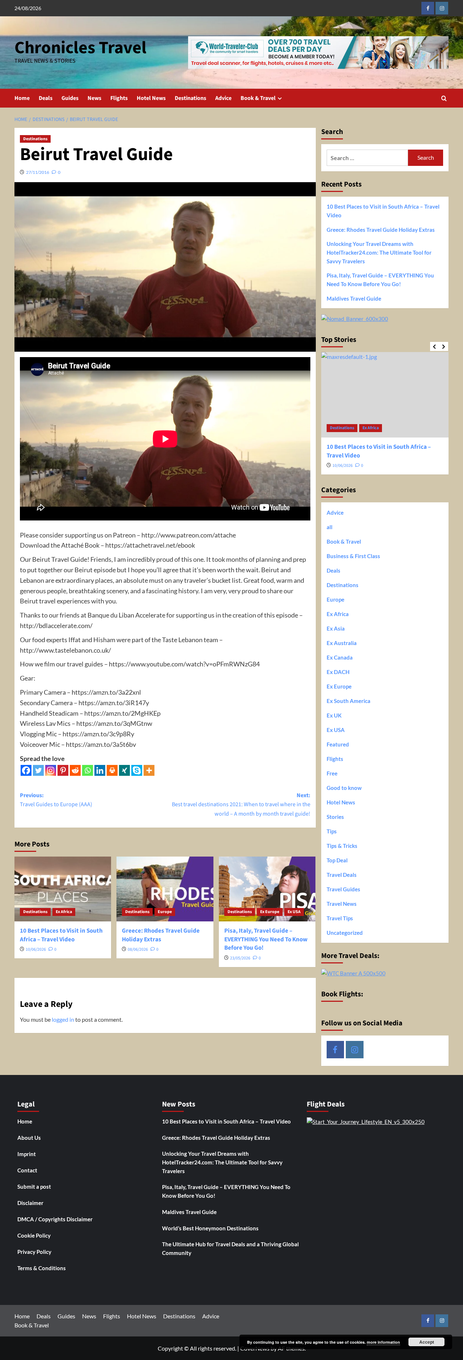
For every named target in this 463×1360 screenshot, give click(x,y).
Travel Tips (340, 918)
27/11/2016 (37, 172)
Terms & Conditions (41, 1268)
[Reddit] (75, 770)
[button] (444, 98)
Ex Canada (340, 657)
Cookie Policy (34, 1235)
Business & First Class (353, 556)
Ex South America (348, 701)
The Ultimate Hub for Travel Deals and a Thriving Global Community (230, 1248)
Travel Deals (342, 874)
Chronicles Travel (80, 47)
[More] (149, 770)
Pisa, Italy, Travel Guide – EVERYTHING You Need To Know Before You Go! (265, 939)
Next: (241, 804)
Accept (426, 1342)
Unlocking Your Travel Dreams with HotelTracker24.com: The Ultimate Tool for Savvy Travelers (379, 252)
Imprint (26, 1154)
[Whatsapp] (87, 770)
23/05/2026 (240, 958)
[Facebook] (26, 770)
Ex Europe (269, 912)
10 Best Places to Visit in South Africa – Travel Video (61, 935)
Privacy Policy (34, 1251)
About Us (29, 1137)
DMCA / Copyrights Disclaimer (55, 1219)
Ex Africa (64, 912)
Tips (332, 831)
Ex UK (334, 715)
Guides (69, 98)
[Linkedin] (99, 770)
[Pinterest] (63, 770)
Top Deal (337, 860)
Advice (223, 98)
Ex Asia (336, 628)
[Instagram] (50, 770)
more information (383, 1342)
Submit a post (34, 1186)
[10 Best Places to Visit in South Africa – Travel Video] (62, 889)
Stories (335, 816)
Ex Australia (342, 643)
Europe (165, 912)
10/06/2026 (36, 949)
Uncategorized (345, 932)
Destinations (190, 98)
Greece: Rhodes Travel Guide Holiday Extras (161, 935)
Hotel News (151, 98)
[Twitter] (38, 770)
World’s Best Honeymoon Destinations (210, 1228)
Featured (338, 744)
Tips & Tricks (342, 845)
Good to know (344, 787)
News (94, 98)
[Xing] (124, 770)
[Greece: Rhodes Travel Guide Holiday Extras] (164, 889)
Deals (45, 98)
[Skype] (136, 770)
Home (22, 98)
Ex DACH (338, 672)
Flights (119, 98)
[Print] (112, 770)
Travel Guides (343, 889)
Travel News (342, 903)
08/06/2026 (138, 949)
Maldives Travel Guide (354, 298)
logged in (63, 1019)
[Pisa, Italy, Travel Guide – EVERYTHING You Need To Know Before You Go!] (267, 889)
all (329, 527)
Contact (27, 1170)
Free (332, 773)
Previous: (56, 800)
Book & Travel (258, 98)
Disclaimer (30, 1203)
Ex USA (294, 912)
